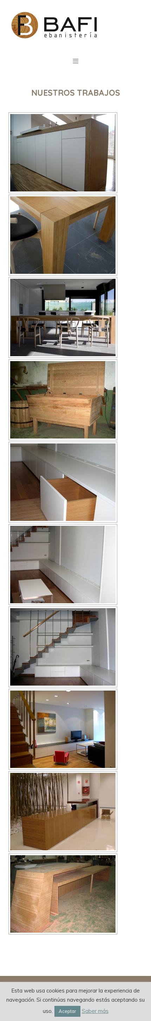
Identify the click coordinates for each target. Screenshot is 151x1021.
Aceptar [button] (67, 1011)
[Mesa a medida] (63, 317)
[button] (75, 59)
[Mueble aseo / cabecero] (63, 152)
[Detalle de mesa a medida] (63, 235)
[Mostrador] (63, 811)
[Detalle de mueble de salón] (63, 482)
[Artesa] (63, 400)
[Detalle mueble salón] (63, 564)
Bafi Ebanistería (76, 25)
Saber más (95, 1011)
